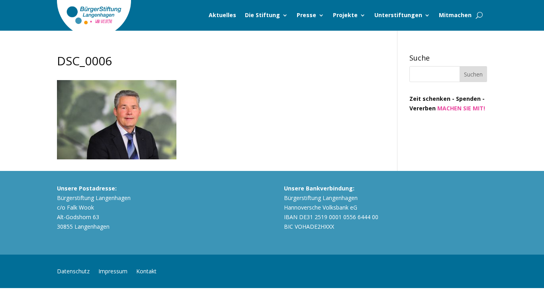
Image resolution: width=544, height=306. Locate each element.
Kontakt (146, 270)
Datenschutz (73, 270)
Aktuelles (222, 15)
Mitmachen (455, 15)
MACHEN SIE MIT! (461, 108)
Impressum (112, 270)
